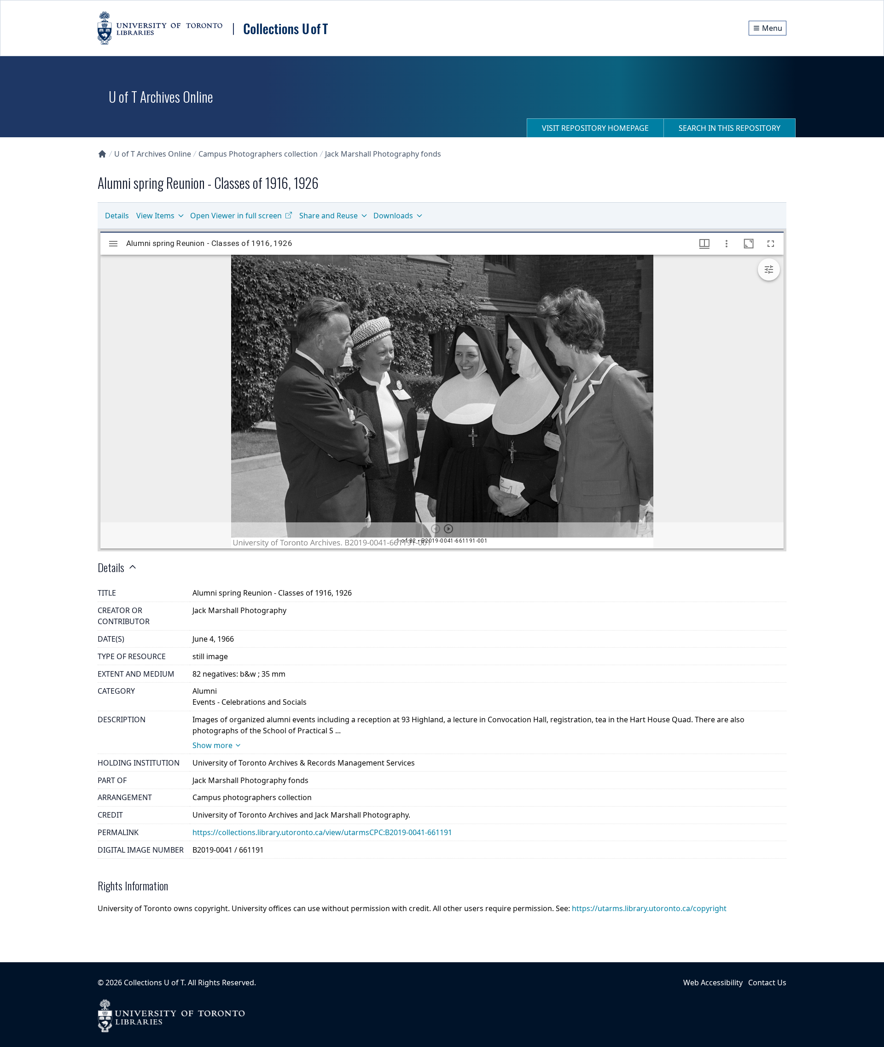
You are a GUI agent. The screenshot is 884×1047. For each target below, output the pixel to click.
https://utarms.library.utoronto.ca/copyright (649, 908)
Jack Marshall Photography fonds (383, 154)
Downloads (393, 216)
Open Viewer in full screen (236, 216)
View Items (155, 216)
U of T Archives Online (152, 154)
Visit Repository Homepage (595, 128)
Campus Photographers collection (258, 154)
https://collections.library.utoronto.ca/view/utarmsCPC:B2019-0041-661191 (322, 832)
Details (117, 216)
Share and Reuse (328, 216)
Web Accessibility (713, 982)
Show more (212, 745)
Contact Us (767, 982)
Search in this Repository (729, 128)
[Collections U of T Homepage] (102, 153)
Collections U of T (154, 982)
